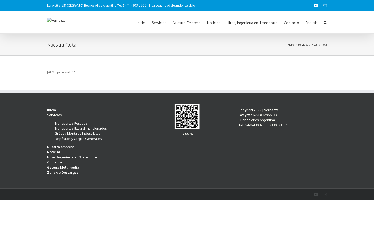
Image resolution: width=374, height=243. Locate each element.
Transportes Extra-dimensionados (81, 128)
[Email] (325, 6)
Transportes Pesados (71, 123)
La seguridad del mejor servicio (173, 5)
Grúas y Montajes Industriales (77, 133)
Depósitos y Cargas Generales (78, 138)
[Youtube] (316, 6)
